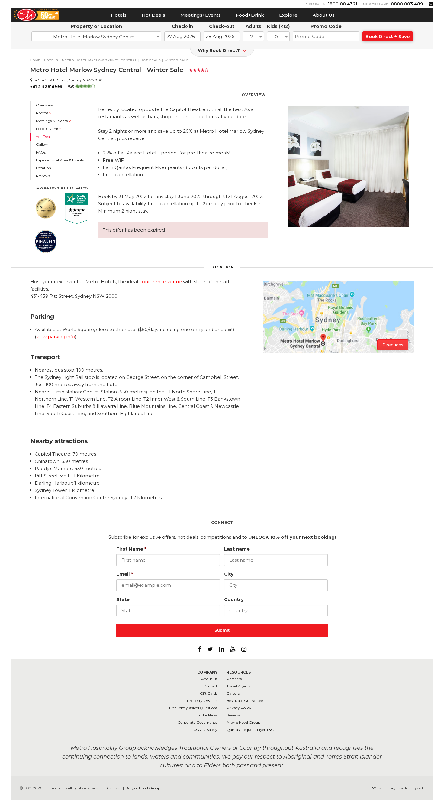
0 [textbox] (276, 37)
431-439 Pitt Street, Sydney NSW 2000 (68, 80)
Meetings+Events (200, 15)
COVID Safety (205, 729)
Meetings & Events (52, 121)
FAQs (41, 152)
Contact (210, 686)
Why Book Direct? (219, 50)
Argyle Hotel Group (243, 722)
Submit (222, 630)
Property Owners (202, 700)
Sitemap (113, 788)
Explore (288, 15)
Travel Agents (238, 686)
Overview (44, 105)
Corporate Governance (197, 722)
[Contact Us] (431, 4)
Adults (253, 26)
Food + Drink (47, 128)
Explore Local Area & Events (60, 160)
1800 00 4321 (342, 4)
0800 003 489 (407, 4)
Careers (233, 693)
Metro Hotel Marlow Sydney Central (99, 60)
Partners (234, 679)
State (123, 599)
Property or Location (96, 26)
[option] (348, 166)
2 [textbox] (251, 37)
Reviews (43, 176)
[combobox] (96, 36)
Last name (237, 549)
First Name (131, 549)
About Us (324, 15)
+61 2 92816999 (46, 86)
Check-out (221, 26)
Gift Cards (208, 693)
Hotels (119, 15)
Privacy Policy (239, 708)
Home (35, 60)
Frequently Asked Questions (193, 708)
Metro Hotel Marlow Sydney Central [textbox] (94, 37)
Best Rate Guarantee (245, 700)
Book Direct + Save (387, 36)
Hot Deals (153, 15)
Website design (385, 788)
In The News (207, 715)
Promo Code (326, 26)
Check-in (182, 26)
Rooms (42, 113)
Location (43, 168)
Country (234, 599)
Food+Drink (250, 15)
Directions (392, 344)
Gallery (42, 144)
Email (124, 574)
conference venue (160, 281)
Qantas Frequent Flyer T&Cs (251, 729)
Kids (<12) (278, 26)
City (228, 574)
